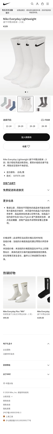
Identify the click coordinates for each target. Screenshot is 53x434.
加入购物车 (26, 137)
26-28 (32, 126)
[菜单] (47, 4)
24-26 (20, 126)
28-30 (44, 126)
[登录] (37, 4)
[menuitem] (8, 396)
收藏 (24, 146)
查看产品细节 (9, 183)
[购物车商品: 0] (42, 4)
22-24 (8, 126)
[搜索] (32, 4)
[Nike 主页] (7, 4)
